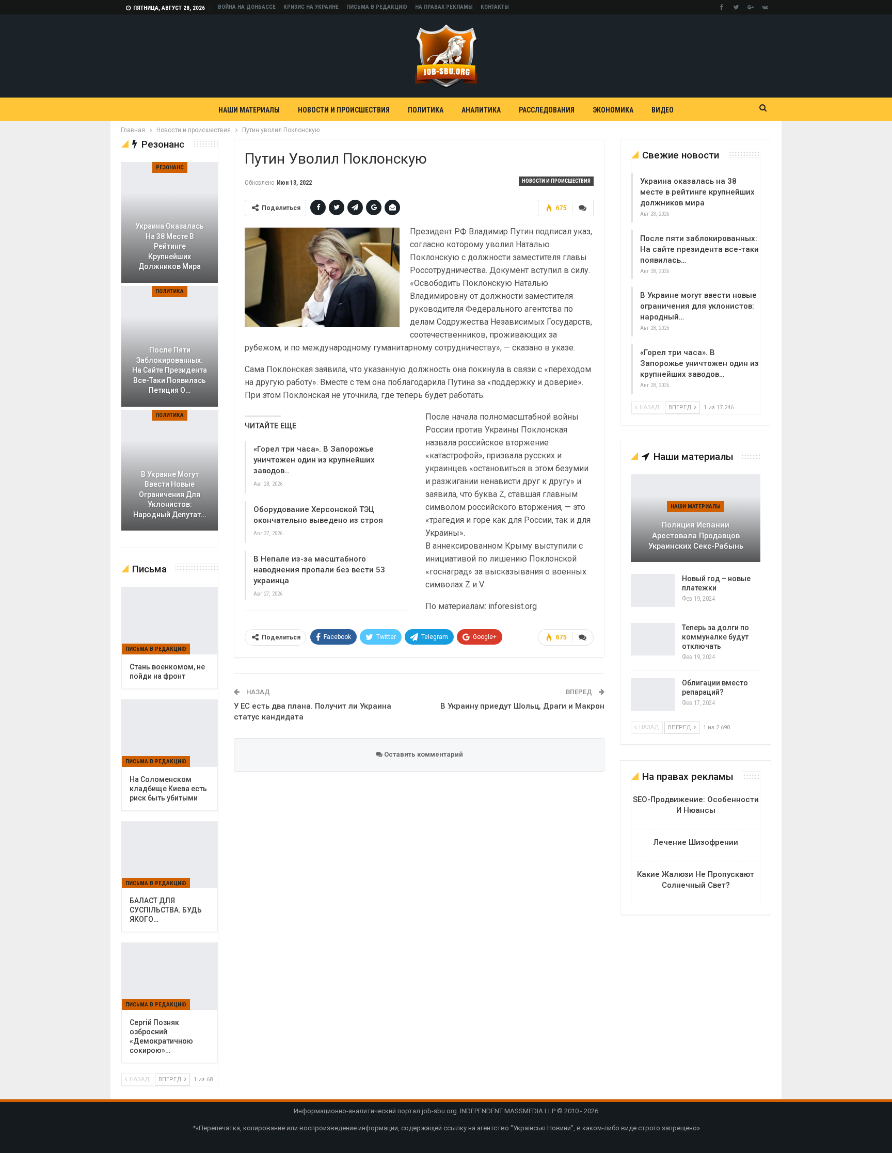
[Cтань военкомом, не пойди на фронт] (169, 620)
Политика (425, 110)
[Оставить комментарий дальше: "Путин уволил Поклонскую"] (583, 208)
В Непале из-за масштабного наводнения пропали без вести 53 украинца (319, 569)
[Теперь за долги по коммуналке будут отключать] (653, 639)
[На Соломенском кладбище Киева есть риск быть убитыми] (169, 733)
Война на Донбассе (247, 7)
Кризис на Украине (311, 7)
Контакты (495, 7)
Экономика (613, 110)
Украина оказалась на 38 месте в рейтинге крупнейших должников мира (697, 192)
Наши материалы (249, 110)
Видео (662, 110)
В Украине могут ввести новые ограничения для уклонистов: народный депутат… (169, 494)
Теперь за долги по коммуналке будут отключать (715, 636)
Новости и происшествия (344, 110)
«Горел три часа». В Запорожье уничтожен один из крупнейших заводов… (314, 459)
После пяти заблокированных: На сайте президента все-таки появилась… (699, 249)
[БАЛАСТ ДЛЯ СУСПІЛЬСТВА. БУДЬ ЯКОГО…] (169, 855)
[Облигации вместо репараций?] (653, 694)
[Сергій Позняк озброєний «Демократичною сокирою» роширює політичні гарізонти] (169, 976)
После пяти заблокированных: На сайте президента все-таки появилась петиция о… (169, 370)
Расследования (547, 110)
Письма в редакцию (376, 7)
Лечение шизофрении (696, 842)
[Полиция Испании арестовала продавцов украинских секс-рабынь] (695, 518)
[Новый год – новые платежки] (653, 590)
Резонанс (170, 167)
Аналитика (481, 110)
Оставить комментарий (423, 754)
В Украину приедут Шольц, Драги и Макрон (522, 706)
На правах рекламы (444, 7)
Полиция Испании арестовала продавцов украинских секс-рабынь (695, 535)
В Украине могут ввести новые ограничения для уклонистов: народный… (698, 306)
